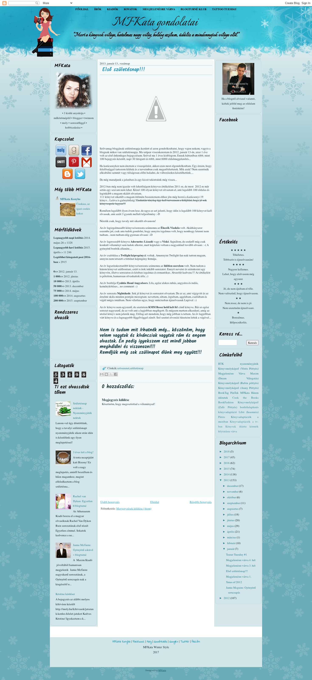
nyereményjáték (249, 364)
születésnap (136, 368)
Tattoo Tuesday (224, 9)
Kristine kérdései (65, 594)
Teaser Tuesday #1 (236, 554)
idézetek (223, 397)
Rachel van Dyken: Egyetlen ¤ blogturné (83, 501)
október (232, 497)
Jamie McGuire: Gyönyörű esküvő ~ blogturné (83, 550)
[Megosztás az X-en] (111, 374)
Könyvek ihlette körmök (242, 426)
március (232, 537)
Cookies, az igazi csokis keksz (83, 208)
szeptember (234, 503)
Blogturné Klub (194, 9)
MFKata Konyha (70, 199)
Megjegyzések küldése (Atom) (133, 508)
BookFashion (226, 402)
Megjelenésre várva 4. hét (241, 560)
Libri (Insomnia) (249, 412)
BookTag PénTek (228, 393)
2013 (227, 480)
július (230, 514)
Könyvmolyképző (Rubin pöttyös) (238, 383)
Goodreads (160, 642)
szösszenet (123, 368)
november (233, 491)
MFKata (162, 670)
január (231, 549)
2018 (227, 451)
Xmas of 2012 (234, 582)
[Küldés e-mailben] (102, 374)
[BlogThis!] (106, 374)
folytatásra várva (227, 431)
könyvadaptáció (227, 412)
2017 (227, 457)
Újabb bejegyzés (109, 502)
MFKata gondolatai (155, 22)
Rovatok (130, 9)
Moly (149, 642)
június (231, 520)
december (233, 486)
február (231, 543)
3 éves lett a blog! (83, 452)
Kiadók (112, 9)
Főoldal (82, 9)
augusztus (233, 509)
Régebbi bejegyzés (201, 502)
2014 (227, 474)
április (231, 531)
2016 (227, 463)
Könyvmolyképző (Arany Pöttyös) (238, 388)
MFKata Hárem (249, 393)
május (231, 526)
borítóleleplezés (249, 407)
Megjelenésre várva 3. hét (241, 565)
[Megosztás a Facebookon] (116, 374)
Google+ (173, 642)
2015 (227, 469)
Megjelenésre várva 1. (238, 576)
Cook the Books (245, 397)
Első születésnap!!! (123, 70)
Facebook (138, 642)
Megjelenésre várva (159, 9)
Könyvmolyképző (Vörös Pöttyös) (238, 368)
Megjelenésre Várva (231, 373)
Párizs (221, 417)
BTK (221, 364)
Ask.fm (196, 642)
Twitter (184, 642)
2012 (227, 598)
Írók (97, 9)
